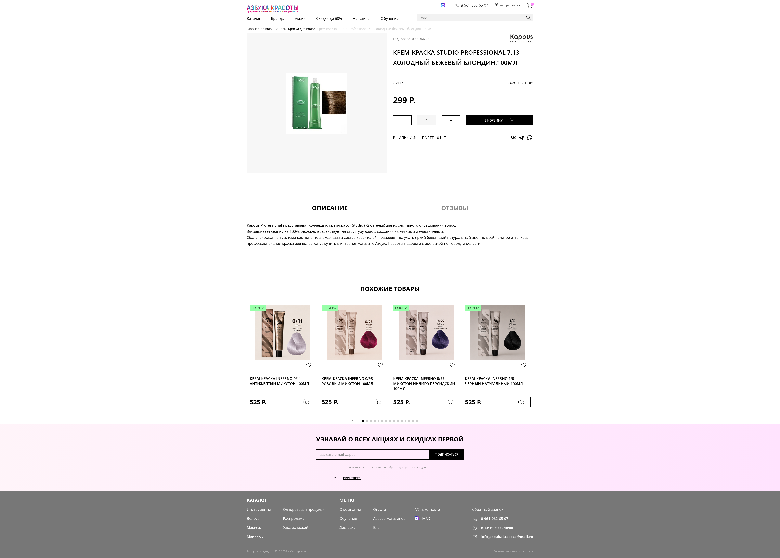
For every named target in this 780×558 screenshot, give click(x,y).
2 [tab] (367, 421)
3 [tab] (371, 421)
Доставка (347, 527)
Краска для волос (301, 29)
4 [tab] (375, 421)
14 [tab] (413, 421)
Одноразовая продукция (305, 509)
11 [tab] (402, 421)
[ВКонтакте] (513, 137)
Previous (355, 421)
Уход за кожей (295, 527)
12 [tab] (405, 421)
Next (425, 421)
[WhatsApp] (529, 137)
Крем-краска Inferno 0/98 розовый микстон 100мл (347, 381)
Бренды (278, 18)
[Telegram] (521, 137)
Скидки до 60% (329, 18)
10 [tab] (398, 421)
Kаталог (254, 18)
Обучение (390, 18)
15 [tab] (417, 421)
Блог (377, 527)
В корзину (496, 120)
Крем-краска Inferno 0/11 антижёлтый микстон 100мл (279, 381)
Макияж (254, 527)
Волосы (281, 29)
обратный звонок (487, 509)
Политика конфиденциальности (513, 551)
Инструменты (259, 509)
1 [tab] (363, 421)
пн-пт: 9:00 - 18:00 (497, 527)
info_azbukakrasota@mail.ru (507, 536)
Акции (300, 18)
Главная (253, 29)
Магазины (361, 18)
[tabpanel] (282, 360)
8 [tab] (390, 421)
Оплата (379, 509)
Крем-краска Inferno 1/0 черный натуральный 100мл (494, 381)
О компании (350, 509)
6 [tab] (382, 421)
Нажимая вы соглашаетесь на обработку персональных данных (390, 467)
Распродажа (293, 518)
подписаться (447, 454)
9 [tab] (394, 421)
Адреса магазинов (389, 518)
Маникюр (255, 536)
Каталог (267, 29)
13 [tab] (409, 421)
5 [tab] (378, 421)
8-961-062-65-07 (474, 5)
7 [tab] (386, 421)
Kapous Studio (520, 83)
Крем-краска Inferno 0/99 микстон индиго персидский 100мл (424, 382)
